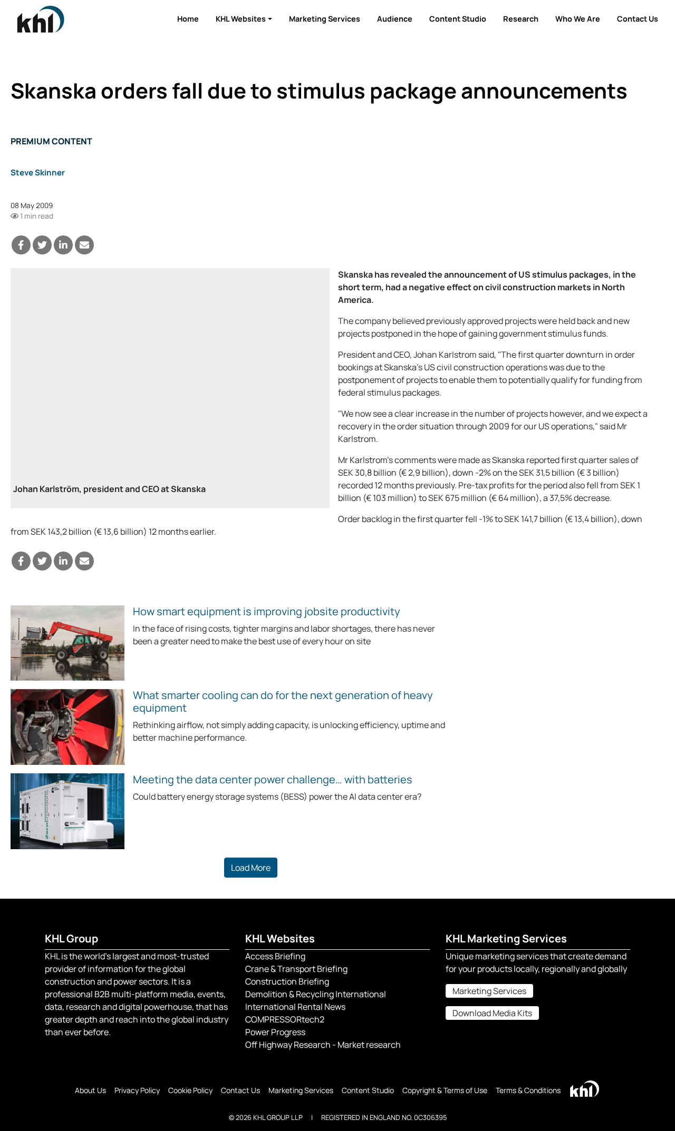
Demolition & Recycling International (315, 994)
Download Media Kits (492, 1013)
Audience (394, 19)
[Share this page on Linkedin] (63, 244)
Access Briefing (275, 956)
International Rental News (295, 1006)
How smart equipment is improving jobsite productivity (266, 611)
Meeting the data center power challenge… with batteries (272, 779)
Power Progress (275, 1032)
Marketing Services (324, 19)
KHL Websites (241, 19)
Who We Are (577, 19)
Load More (251, 867)
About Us (90, 1090)
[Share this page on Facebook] (21, 244)
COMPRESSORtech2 (284, 1019)
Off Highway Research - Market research (323, 1044)
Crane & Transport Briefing (296, 969)
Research (520, 19)
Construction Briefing (287, 981)
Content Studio (457, 19)
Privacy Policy (137, 1090)
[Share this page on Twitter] (42, 244)
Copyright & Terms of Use (444, 1090)
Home (188, 19)
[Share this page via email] (84, 244)
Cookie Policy (190, 1090)
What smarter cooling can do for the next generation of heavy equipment (283, 701)
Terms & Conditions (528, 1090)
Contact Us (637, 19)
